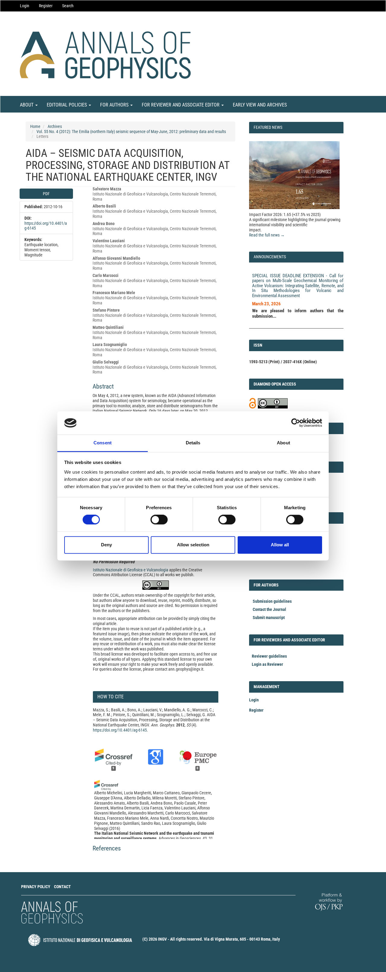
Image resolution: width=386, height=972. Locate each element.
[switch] (159, 520)
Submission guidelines (272, 601)
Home (35, 126)
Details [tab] (193, 442)
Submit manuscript (269, 617)
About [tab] (283, 442)
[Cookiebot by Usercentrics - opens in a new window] (295, 422)
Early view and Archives (260, 105)
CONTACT (62, 886)
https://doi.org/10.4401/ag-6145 (120, 730)
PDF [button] (46, 193)
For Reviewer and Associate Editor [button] (181, 105)
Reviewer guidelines (269, 656)
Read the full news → (267, 235)
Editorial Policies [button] (67, 105)
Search (68, 5)
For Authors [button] (115, 105)
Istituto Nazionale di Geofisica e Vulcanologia (130, 569)
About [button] (27, 105)
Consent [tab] (102, 442)
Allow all (280, 544)
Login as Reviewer (267, 664)
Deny (106, 544)
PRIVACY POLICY (35, 886)
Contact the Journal (269, 609)
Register (45, 5)
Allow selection (193, 544)
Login (24, 5)
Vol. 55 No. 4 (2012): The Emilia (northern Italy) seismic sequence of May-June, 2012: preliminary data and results (131, 131)
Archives (55, 126)
